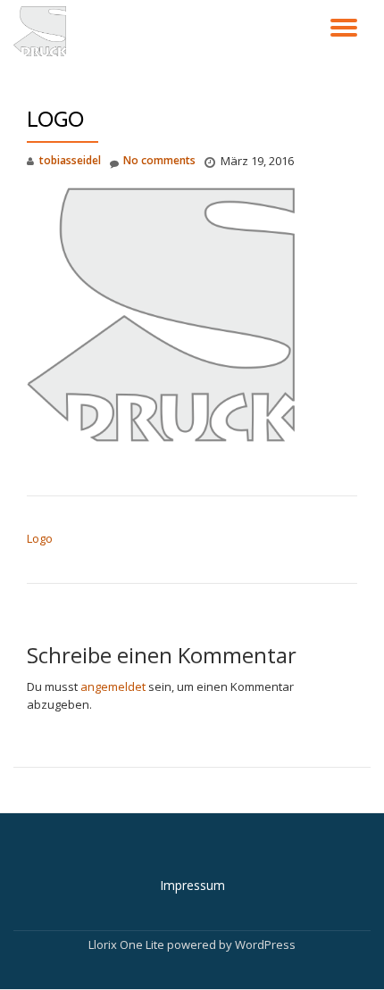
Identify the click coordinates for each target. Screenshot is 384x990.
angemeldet (113, 686)
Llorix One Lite (127, 944)
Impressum (192, 885)
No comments (159, 160)
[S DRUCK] (42, 31)
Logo (40, 538)
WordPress (265, 944)
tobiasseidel (70, 160)
